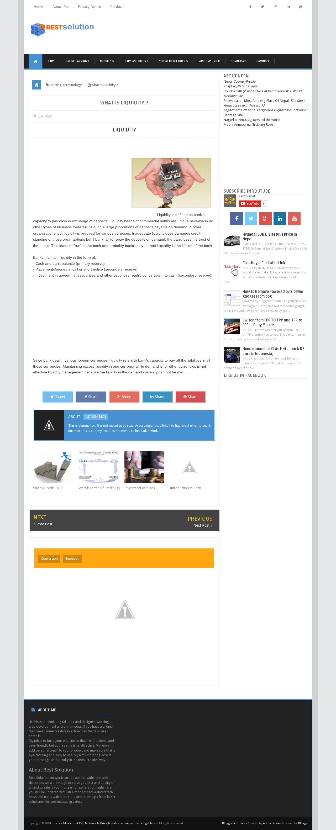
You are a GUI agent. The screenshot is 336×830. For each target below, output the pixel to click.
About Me (60, 6)
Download (238, 61)
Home (38, 6)
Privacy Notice (89, 6)
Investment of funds (139, 488)
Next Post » (202, 525)
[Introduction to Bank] (193, 467)
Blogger (303, 823)
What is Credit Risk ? (48, 488)
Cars (51, 61)
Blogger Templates (234, 823)
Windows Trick (209, 61)
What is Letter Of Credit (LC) (99, 488)
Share (92, 397)
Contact (116, 6)
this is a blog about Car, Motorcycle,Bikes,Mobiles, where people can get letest (105, 823)
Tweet (60, 397)
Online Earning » (77, 61)
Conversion (49, 559)
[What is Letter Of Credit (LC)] (101, 467)
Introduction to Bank (185, 488)
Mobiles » (107, 61)
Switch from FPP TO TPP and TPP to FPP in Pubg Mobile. (272, 322)
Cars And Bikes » (136, 61)
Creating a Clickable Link (264, 263)
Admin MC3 (96, 417)
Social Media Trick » (173, 61)
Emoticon (72, 559)
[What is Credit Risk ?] (56, 467)
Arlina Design (272, 823)
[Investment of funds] (147, 467)
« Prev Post (43, 524)
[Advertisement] (211, 33)
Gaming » (262, 61)
